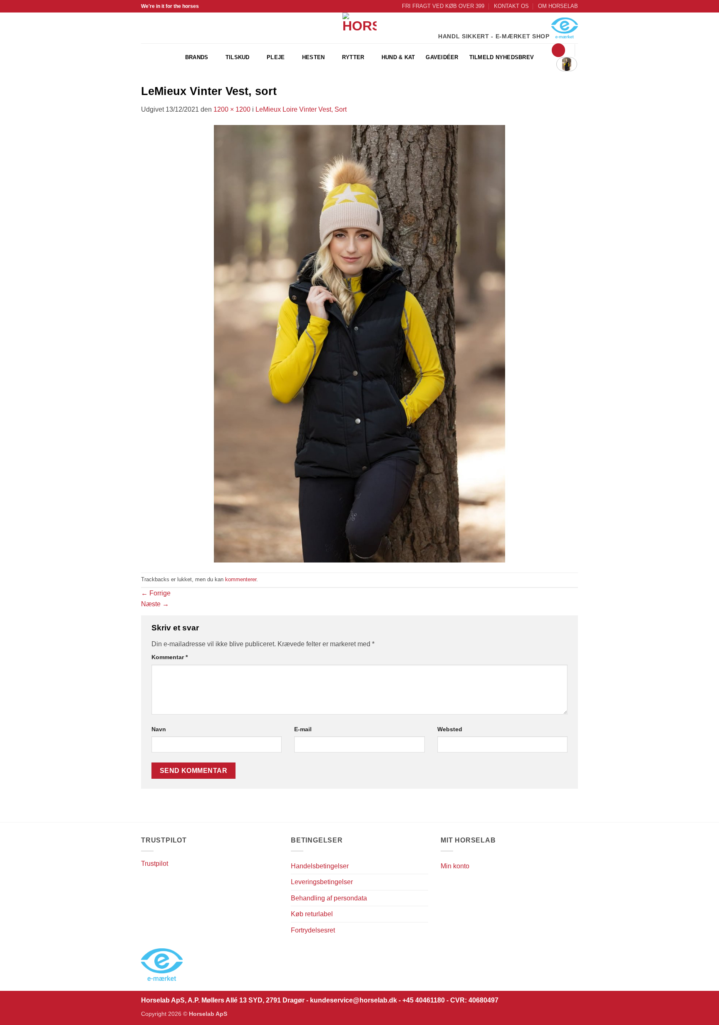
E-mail (303, 729)
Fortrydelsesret (313, 930)
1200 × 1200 (231, 109)
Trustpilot (154, 863)
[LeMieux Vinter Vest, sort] (359, 343)
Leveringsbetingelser (322, 881)
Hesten (313, 57)
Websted (449, 729)
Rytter (353, 57)
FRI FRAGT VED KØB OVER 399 (443, 6)
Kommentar (169, 657)
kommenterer (240, 579)
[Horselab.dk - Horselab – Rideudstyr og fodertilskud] (360, 27)
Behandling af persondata (329, 898)
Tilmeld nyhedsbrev (501, 57)
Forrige (156, 593)
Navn (158, 729)
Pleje (276, 57)
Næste (155, 604)
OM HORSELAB (558, 6)
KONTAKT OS (511, 6)
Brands (196, 57)
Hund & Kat (398, 57)
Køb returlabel (312, 914)
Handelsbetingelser (320, 866)
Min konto (455, 866)
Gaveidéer (442, 57)
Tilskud (238, 57)
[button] (558, 50)
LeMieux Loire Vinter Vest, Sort (301, 109)
